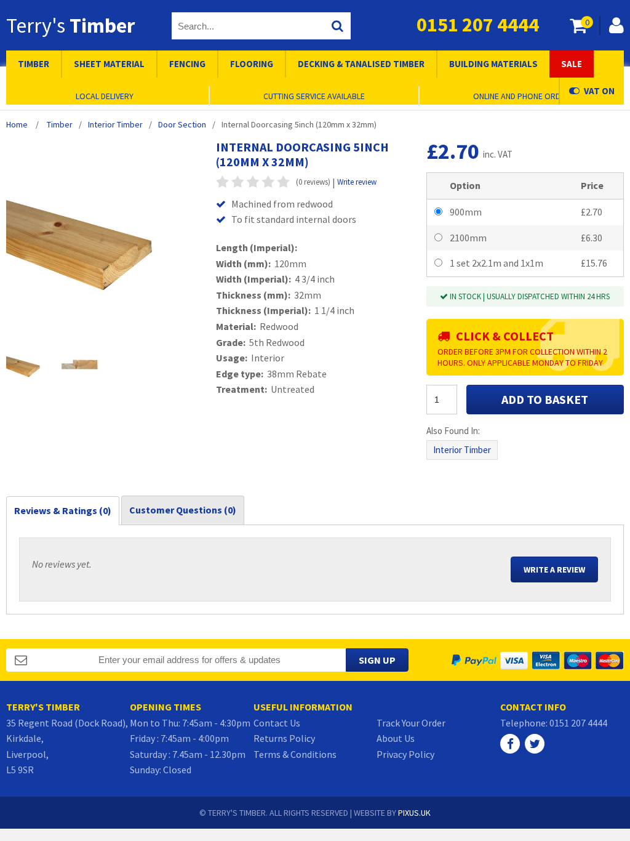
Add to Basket (544, 399)
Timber (33, 64)
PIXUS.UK (414, 812)
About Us (396, 738)
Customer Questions (182, 510)
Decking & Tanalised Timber (361, 64)
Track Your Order (411, 723)
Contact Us (276, 723)
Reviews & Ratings (62, 510)
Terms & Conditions (295, 754)
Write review (357, 182)
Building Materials (493, 64)
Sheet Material (109, 64)
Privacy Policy (405, 754)
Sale (571, 64)
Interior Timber (462, 450)
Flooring (251, 64)
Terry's (70, 25)
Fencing (187, 64)
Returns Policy (284, 738)
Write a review (554, 569)
